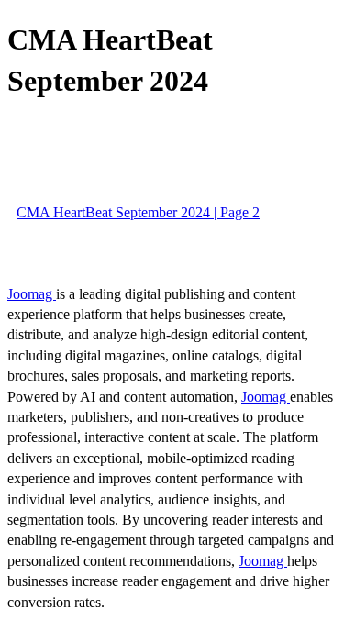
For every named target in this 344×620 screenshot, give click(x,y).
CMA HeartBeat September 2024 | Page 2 (138, 212)
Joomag (31, 294)
